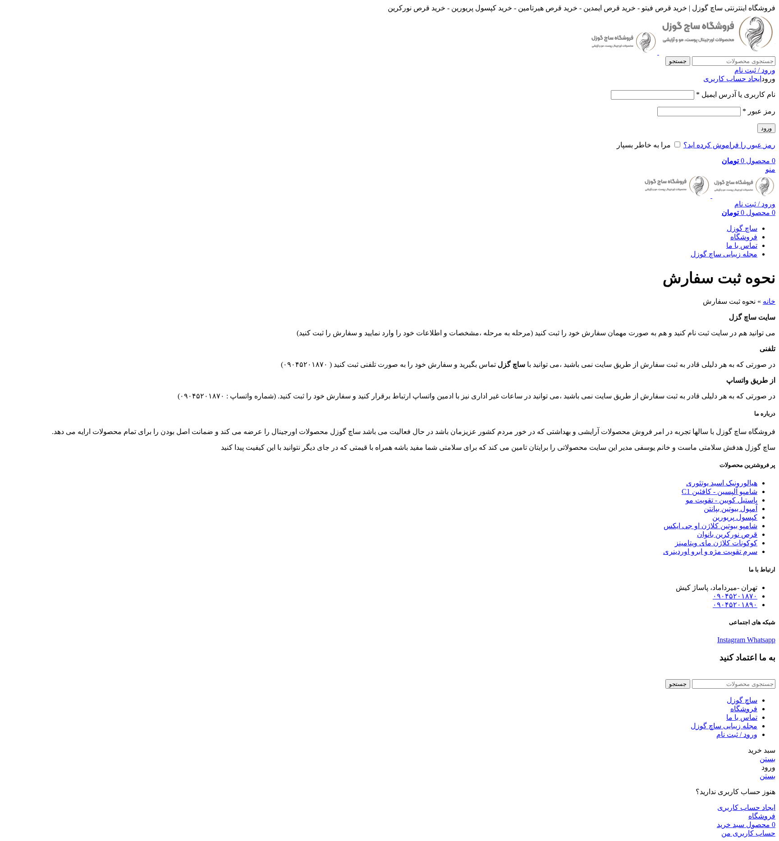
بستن (767, 759)
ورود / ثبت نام (736, 734)
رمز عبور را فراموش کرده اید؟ (729, 145)
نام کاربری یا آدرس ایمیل (735, 94)
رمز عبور (758, 111)
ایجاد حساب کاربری (732, 78)
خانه (769, 301)
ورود (766, 128)
